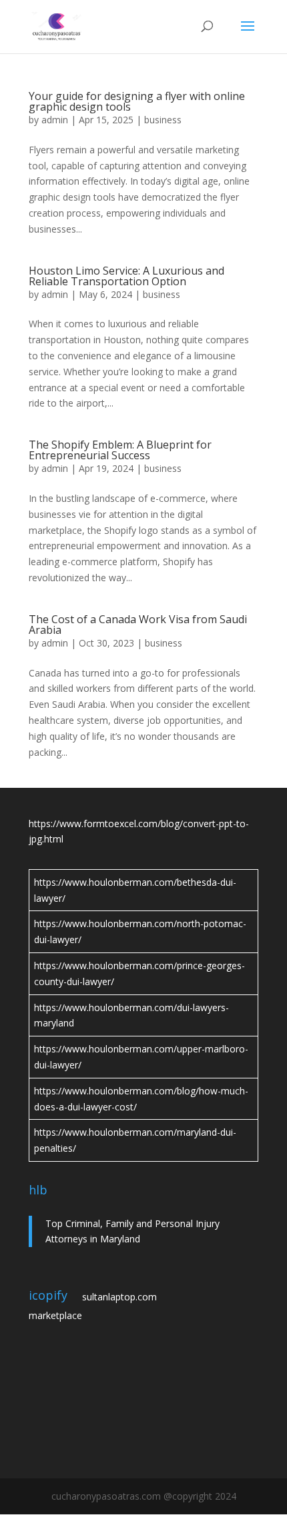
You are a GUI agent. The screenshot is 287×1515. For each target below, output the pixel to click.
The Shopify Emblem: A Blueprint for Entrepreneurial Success (120, 450)
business (163, 119)
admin (54, 119)
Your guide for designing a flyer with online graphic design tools (137, 101)
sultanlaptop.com (119, 1296)
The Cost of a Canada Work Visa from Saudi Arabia (138, 624)
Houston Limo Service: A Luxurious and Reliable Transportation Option (126, 276)
